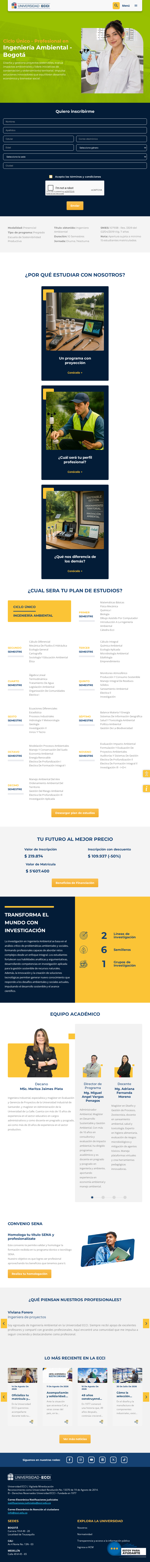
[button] (92, 1197)
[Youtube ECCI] (91, 1460)
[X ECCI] (113, 1460)
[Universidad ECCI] (42, 5)
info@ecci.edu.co (17, 1512)
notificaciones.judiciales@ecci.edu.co (29, 1503)
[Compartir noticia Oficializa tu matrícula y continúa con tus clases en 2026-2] (31, 1422)
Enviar (75, 205)
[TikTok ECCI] (124, 1460)
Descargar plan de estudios (75, 813)
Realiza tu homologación (29, 1274)
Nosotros (82, 1527)
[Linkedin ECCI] (102, 1460)
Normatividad (84, 1534)
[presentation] (4, 1323)
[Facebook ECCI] (69, 1460)
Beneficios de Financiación (75, 883)
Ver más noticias (75, 1439)
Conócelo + (75, 372)
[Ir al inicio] (30, 1476)
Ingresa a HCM (85, 1547)
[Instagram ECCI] (80, 1460)
